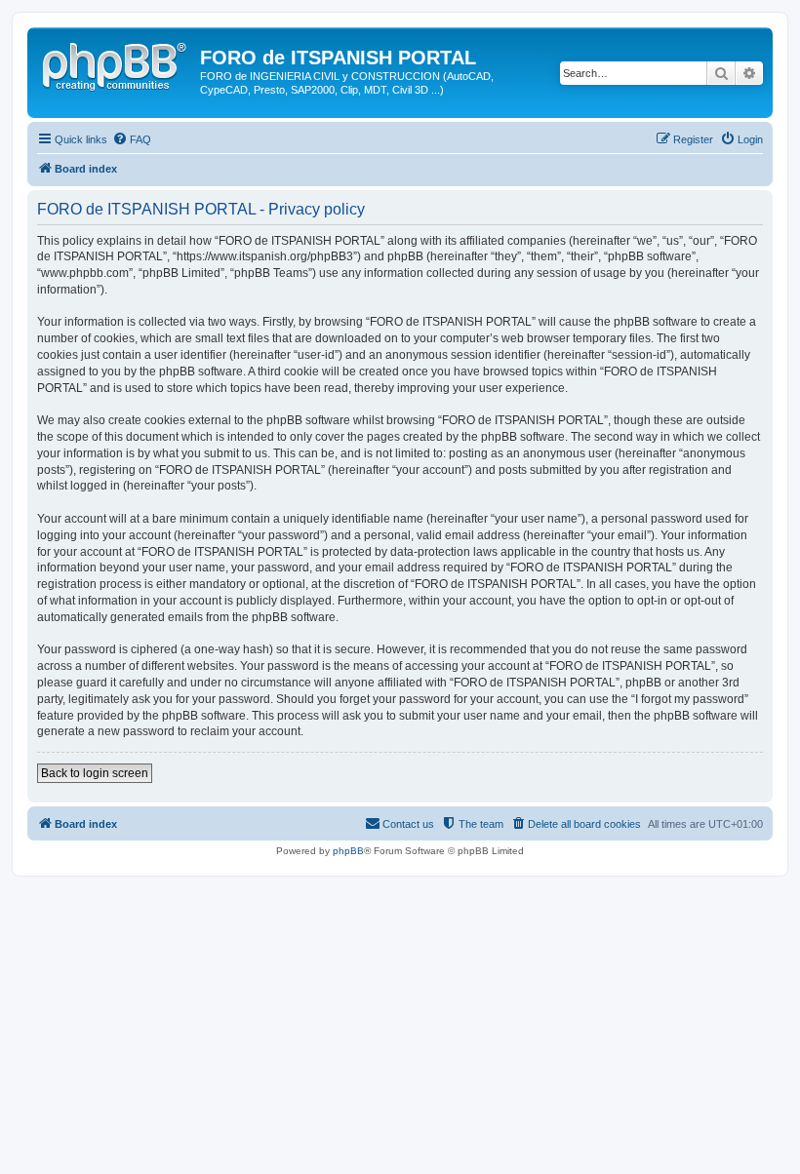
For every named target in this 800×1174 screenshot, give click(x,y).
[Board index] (116, 63)
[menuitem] (131, 139)
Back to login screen (94, 773)
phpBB (348, 850)
